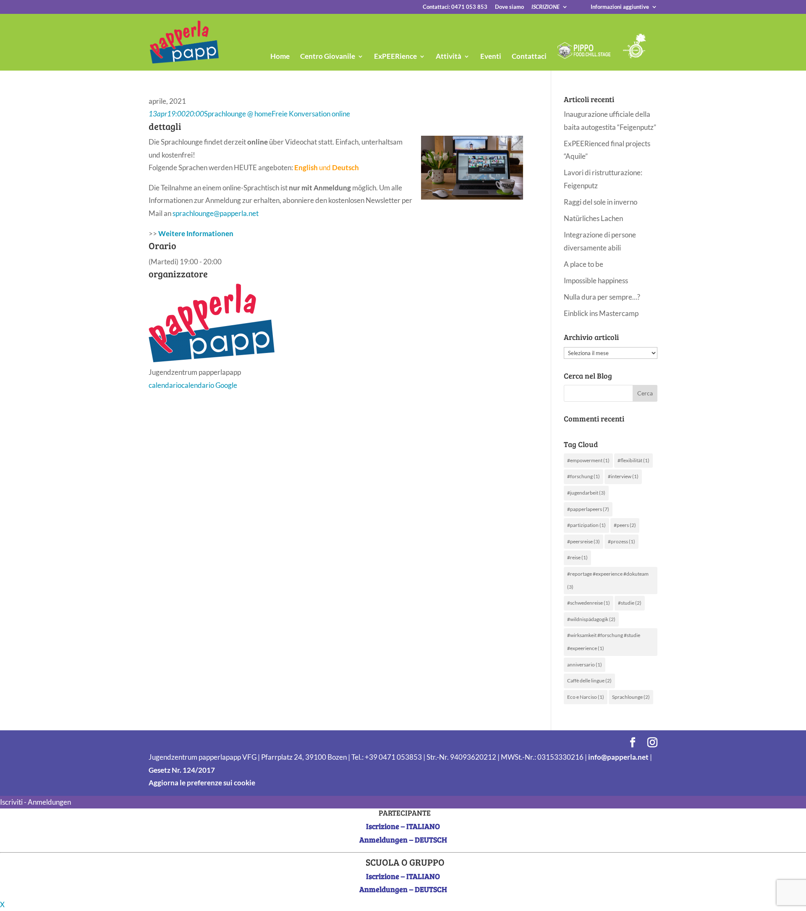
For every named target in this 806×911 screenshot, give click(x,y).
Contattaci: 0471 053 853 (455, 7)
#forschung (583, 476)
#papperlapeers (588, 509)
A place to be (583, 264)
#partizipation (586, 525)
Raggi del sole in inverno (600, 201)
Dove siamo (509, 7)
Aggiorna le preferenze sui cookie (202, 782)
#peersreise (583, 541)
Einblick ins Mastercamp (601, 313)
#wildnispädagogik (591, 619)
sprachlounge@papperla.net (216, 213)
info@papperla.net (618, 757)
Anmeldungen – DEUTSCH (403, 840)
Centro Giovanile (327, 57)
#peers (625, 525)
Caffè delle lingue (589, 680)
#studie (629, 603)
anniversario (584, 664)
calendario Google (209, 385)
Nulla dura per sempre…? (602, 296)
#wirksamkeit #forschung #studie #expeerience (603, 641)
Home (280, 57)
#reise (577, 557)
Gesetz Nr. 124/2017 (182, 770)
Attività (448, 57)
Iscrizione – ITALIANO (403, 826)
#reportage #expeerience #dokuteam (608, 580)
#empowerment (588, 460)
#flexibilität (633, 460)
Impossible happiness (596, 280)
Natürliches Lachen (593, 218)
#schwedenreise (588, 603)
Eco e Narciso (585, 697)
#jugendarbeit (586, 493)
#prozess (621, 541)
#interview (623, 476)
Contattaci (529, 57)
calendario (165, 385)
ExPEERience (395, 57)
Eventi (490, 57)
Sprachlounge (631, 697)
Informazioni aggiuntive (620, 7)
